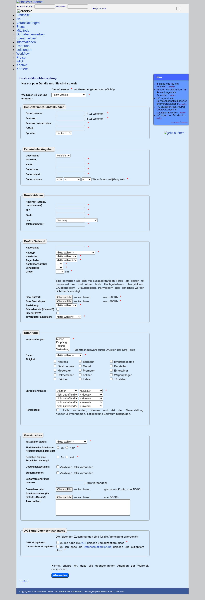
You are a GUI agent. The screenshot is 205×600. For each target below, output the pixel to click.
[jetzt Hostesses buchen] (174, 133)
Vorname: (31, 159)
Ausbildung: (32, 305)
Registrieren (99, 8)
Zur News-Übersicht (179, 123)
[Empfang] (63, 342)
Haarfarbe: (32, 256)
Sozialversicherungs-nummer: (38, 481)
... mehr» (171, 87)
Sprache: (31, 133)
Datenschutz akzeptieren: (40, 546)
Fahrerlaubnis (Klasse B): (40, 309)
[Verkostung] (63, 349)
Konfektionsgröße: (36, 264)
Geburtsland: (33, 174)
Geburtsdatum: (34, 179)
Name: (29, 164)
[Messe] (63, 339)
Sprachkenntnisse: (36, 391)
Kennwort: (61, 6)
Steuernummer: (35, 472)
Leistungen (89, 591)
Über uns (119, 591)
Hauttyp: (30, 252)
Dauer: (29, 355)
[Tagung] (63, 346)
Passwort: (31, 118)
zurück (23, 581)
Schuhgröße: (33, 267)
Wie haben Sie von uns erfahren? (34, 97)
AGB (83, 542)
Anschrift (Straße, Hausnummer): (36, 203)
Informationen (26, 42)
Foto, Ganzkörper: (36, 301)
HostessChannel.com (47, 591)
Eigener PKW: (33, 313)
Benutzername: (25, 6)
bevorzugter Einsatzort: (39, 317)
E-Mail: (29, 128)
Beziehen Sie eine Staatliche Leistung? (37, 459)
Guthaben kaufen (104, 591)
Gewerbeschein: (35, 489)
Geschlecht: (32, 155)
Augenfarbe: (33, 260)
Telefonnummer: (35, 224)
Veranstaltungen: (35, 339)
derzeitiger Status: (36, 441)
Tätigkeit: (31, 359)
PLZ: (28, 210)
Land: (29, 220)
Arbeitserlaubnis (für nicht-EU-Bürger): (37, 495)
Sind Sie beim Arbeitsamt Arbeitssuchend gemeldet (40, 449)
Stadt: (29, 215)
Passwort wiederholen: (39, 123)
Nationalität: (32, 247)
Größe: (29, 271)
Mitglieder (23, 30)
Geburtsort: (32, 169)
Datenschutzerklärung (98, 546)
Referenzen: (33, 410)
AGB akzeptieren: (36, 542)
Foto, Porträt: (33, 297)
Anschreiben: (33, 501)
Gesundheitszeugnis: (38, 466)
